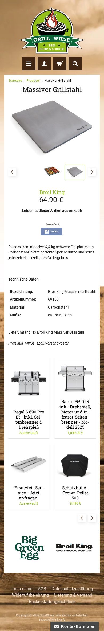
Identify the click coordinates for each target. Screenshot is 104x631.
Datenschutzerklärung (72, 588)
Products (33, 81)
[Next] (92, 172)
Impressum (22, 588)
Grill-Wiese (47, 615)
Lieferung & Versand (73, 595)
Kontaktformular (77, 626)
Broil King (52, 192)
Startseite (15, 81)
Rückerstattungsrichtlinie (52, 601)
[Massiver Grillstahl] (75, 172)
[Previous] (12, 172)
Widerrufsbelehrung (30, 595)
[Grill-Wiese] (52, 30)
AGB (42, 588)
